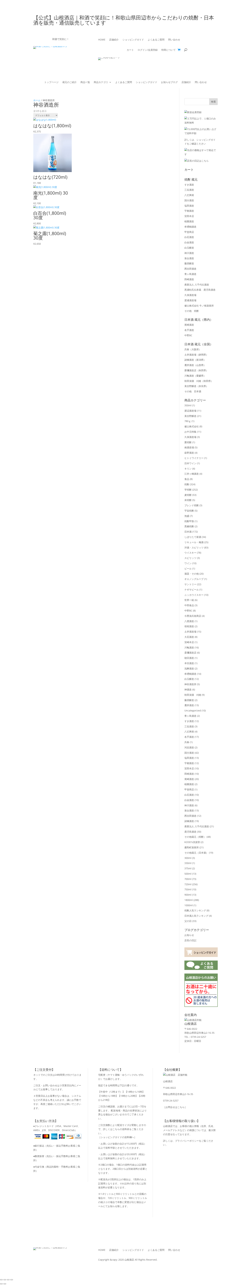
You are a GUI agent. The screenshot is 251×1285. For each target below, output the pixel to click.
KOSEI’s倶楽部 (192, 842)
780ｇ (187, 421)
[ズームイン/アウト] (1, 1279)
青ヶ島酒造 (190, 274)
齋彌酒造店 (196, 370)
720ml (187, 884)
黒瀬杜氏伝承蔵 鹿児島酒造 (199, 289)
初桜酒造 (189, 626)
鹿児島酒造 (190, 831)
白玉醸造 (189, 247)
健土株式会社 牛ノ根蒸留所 (199, 305)
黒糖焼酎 (189, 526)
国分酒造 (189, 200)
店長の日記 (190, 940)
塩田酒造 (189, 205)
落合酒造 (189, 258)
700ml (187, 879)
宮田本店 (189, 216)
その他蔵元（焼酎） (195, 836)
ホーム (36, 100)
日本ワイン (190, 463)
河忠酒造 (189, 747)
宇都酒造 (189, 210)
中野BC (188, 335)
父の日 (188, 921)
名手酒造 (189, 330)
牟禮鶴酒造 (190, 226)
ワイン (188, 563)
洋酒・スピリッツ (194, 547)
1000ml (188, 905)
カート (130, 50)
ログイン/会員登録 (148, 50)
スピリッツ (190, 558)
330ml (187, 863)
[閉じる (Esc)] (11, 1279)
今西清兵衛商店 (192, 615)
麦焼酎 (188, 495)
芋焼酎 (188, 489)
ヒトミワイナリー (194, 458)
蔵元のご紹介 (69, 82)
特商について (168, 50)
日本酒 (188, 531)
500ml (187, 873)
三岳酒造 (189, 189)
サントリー (190, 584)
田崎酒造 (189, 279)
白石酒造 (189, 237)
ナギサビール (191, 589)
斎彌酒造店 (190, 652)
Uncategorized (192, 710)
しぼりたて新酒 (192, 537)
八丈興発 (189, 195)
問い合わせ (174, 39)
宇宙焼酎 (189, 510)
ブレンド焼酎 (191, 505)
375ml (187, 868)
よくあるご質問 (156, 39)
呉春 (192, 349)
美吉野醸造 (196, 386)
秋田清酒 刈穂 (198, 381)
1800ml (188, 900)
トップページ (51, 82)
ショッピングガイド (133, 39)
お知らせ (189, 935)
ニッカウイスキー (194, 594)
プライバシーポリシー (187, 1140)
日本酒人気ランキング (196, 915)
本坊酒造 (189, 663)
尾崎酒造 (189, 324)
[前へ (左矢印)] (1, 1283)
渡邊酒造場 (190, 300)
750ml (187, 889)
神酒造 (188, 689)
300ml (187, 858)
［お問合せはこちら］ (175, 1107)
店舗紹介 (114, 39)
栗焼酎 (188, 442)
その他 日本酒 (192, 391)
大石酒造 (189, 636)
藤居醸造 (189, 263)
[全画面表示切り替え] (4, 1279)
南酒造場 (189, 447)
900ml (187, 894)
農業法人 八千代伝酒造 (196, 284)
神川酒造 (189, 253)
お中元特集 (190, 431)
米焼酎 (188, 500)
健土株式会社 (191, 426)
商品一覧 (85, 82)
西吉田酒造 (190, 268)
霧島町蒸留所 (191, 847)
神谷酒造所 (190, 684)
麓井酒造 (195, 365)
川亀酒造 (195, 375)
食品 (186, 479)
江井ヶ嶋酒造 (191, 473)
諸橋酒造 (195, 359)
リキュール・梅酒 (194, 542)
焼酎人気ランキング (195, 910)
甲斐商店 (189, 232)
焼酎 (186, 484)
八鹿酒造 (189, 621)
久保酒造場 (190, 295)
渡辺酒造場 (190, 410)
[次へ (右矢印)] (4, 1283)
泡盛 (186, 516)
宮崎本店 (189, 642)
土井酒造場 (196, 354)
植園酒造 (189, 221)
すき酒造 (189, 184)
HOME (101, 39)
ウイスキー (190, 552)
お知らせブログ (169, 82)
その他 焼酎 (191, 310)
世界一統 (189, 600)
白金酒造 (189, 242)
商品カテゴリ (101, 82)
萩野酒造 (189, 452)
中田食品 (189, 605)
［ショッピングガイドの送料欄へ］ (117, 1137)
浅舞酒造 (189, 668)
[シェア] (8, 1279)
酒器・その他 (191, 573)
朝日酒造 (189, 658)
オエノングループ (194, 579)
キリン (188, 468)
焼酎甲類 (189, 521)
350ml (187, 405)
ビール (188, 568)
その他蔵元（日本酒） (196, 852)
